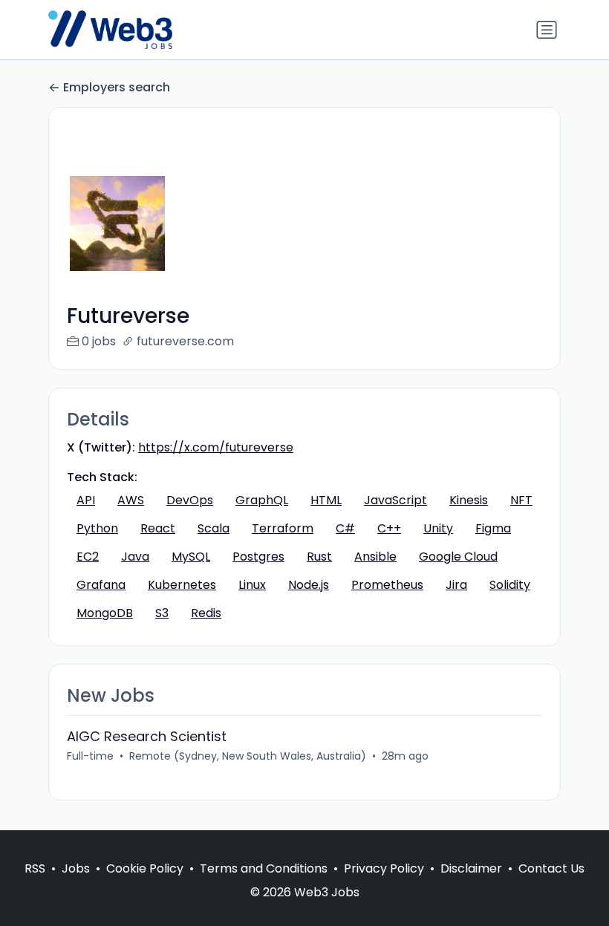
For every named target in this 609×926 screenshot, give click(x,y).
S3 (162, 613)
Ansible (375, 556)
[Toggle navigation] (547, 30)
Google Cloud (458, 556)
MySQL (191, 556)
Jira (456, 584)
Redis (206, 613)
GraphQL (261, 500)
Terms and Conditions (264, 868)
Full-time (90, 756)
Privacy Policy (384, 868)
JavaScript (395, 500)
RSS (35, 868)
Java (135, 556)
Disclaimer (471, 868)
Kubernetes (182, 584)
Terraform (282, 528)
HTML (326, 500)
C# (345, 528)
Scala (213, 528)
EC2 (87, 556)
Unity (438, 528)
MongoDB (104, 613)
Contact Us (551, 868)
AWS (130, 500)
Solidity (509, 584)
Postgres (258, 556)
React (157, 528)
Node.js (308, 584)
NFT (521, 500)
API (85, 500)
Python (97, 528)
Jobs (76, 868)
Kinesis (468, 500)
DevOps (189, 500)
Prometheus (387, 584)
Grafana (101, 584)
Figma (493, 528)
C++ (389, 528)
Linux (252, 584)
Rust (319, 556)
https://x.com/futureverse (215, 447)
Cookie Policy (144, 868)
